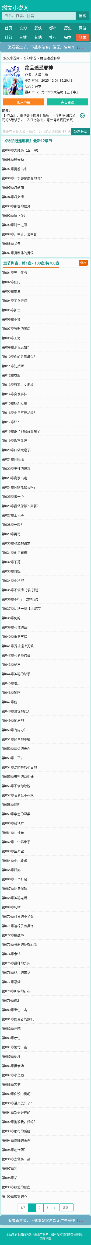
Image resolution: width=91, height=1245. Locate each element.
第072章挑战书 (13, 935)
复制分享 (80, 131)
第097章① (9, 1168)
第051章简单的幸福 (16, 739)
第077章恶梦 (11, 981)
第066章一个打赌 (14, 879)
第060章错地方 (13, 823)
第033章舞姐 (11, 571)
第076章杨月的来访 (16, 972)
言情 (23, 37)
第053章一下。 (13, 757)
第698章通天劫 (13, 159)
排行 (53, 37)
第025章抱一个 (13, 496)
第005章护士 (11, 309)
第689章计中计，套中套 (19, 234)
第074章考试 (11, 953)
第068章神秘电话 (14, 897)
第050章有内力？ (14, 729)
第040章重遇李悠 (14, 636)
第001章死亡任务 (14, 272)
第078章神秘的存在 (16, 991)
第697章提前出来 (14, 168)
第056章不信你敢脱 (16, 785)
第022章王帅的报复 (16, 468)
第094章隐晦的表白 (16, 1140)
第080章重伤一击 (14, 1009)
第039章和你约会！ (16, 627)
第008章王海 (11, 337)
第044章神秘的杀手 (16, 673)
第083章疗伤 (11, 1037)
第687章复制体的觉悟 (18, 252)
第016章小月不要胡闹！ (19, 412)
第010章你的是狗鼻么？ (19, 356)
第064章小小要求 (14, 860)
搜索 (82, 15)
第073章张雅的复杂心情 (19, 944)
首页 (8, 28)
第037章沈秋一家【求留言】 (22, 608)
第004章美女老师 (14, 300)
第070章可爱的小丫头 (18, 916)
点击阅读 (67, 102)
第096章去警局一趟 (16, 1159)
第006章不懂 (11, 319)
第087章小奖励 (13, 1075)
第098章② (9, 1177)
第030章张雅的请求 (16, 543)
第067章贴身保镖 (14, 888)
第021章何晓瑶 (13, 459)
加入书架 (23, 102)
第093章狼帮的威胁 (16, 1131)
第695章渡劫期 (13, 187)
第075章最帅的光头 (16, 963)
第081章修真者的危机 (18, 1019)
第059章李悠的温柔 (16, 813)
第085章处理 (11, 1056)
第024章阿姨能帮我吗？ (19, 487)
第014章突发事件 (14, 393)
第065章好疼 (11, 869)
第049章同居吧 (13, 720)
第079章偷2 (10, 1000)
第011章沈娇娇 (13, 365)
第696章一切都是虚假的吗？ (22, 178)
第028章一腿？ (13, 524)
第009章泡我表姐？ (16, 347)
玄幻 (23, 28)
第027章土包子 (13, 515)
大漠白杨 (41, 74)
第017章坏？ (11, 421)
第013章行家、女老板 (18, 384)
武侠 (38, 28)
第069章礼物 (11, 907)
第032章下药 (11, 561)
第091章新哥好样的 (16, 1112)
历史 (68, 28)
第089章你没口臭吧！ (18, 1093)
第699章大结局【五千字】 (60, 92)
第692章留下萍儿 (14, 215)
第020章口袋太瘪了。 (18, 449)
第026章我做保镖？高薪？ (21, 505)
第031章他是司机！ (16, 552)
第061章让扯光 (13, 832)
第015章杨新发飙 (14, 403)
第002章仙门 (11, 281)
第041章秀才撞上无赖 (18, 645)
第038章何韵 (11, 617)
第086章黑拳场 (13, 1065)
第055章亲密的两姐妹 (18, 776)
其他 (38, 37)
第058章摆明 (11, 804)
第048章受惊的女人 (16, 711)
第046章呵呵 (11, 692)
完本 (68, 37)
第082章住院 (11, 1028)
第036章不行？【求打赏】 (21, 599)
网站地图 (45, 1238)
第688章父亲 (11, 243)
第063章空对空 (13, 851)
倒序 (83, 262)
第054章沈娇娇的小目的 (19, 767)
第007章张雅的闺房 (16, 328)
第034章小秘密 (13, 580)
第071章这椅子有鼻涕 (18, 925)
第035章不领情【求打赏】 (21, 589)
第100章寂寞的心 (14, 1196)
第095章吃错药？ (14, 1149)
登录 (82, 37)
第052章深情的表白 (16, 748)
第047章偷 (9, 701)
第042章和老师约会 (16, 655)
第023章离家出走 (14, 477)
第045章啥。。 (12, 683)
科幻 (8, 37)
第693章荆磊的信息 (16, 206)
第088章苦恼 (11, 1084)
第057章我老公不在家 (18, 795)
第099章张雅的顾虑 (16, 1187)
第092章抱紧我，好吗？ (19, 1121)
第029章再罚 (11, 533)
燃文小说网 (15, 7)
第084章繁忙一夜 (14, 1047)
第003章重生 (11, 291)
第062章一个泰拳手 (16, 841)
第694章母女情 (13, 196)
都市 (53, 28)
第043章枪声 (11, 664)
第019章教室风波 (14, 440)
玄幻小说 (29, 58)
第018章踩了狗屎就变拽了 (21, 431)
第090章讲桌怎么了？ (18, 1103)
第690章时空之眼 (14, 224)
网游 (82, 28)
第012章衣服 (11, 375)
